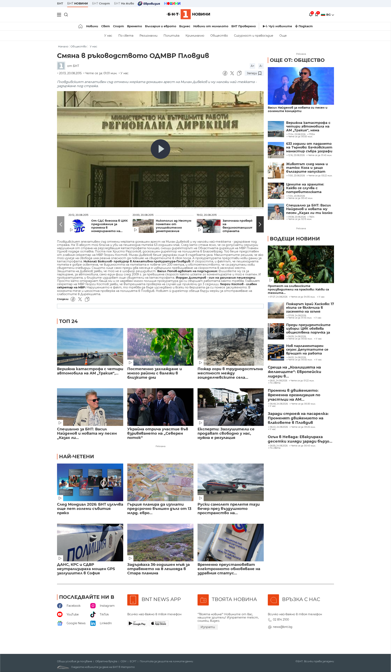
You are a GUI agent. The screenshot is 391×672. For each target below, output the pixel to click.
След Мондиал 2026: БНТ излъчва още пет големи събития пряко (90, 508)
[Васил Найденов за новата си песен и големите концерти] (301, 86)
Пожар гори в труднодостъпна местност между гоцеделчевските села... (230, 373)
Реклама (160, 446)
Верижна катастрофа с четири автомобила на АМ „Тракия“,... (90, 371)
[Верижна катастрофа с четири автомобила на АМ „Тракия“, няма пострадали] (90, 347)
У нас (108, 35)
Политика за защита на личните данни (166, 661)
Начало (63, 46)
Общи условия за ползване (74, 661)
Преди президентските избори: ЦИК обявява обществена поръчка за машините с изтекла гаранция (308, 328)
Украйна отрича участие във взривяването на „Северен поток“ (157, 433)
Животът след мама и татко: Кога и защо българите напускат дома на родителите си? (309, 167)
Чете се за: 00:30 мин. (303, 404)
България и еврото (160, 26)
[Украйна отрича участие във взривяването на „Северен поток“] (160, 407)
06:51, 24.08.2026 (278, 381)
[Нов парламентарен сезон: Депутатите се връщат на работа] (276, 352)
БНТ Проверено (243, 26)
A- (260, 66)
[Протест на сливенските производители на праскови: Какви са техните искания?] (301, 264)
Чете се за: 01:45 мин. (300, 318)
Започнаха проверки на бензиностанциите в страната (240, 226)
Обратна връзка (106, 661)
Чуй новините (280, 26)
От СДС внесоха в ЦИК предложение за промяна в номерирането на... (109, 226)
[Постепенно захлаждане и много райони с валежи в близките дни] (160, 347)
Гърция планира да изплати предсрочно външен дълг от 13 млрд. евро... (159, 508)
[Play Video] (160, 149)
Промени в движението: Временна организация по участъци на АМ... (294, 395)
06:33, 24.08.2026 (297, 357)
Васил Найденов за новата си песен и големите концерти (297, 109)
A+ (252, 66)
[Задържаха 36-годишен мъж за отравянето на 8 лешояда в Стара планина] (160, 542)
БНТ (60, 3)
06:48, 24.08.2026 (279, 404)
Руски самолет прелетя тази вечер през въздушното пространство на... (229, 508)
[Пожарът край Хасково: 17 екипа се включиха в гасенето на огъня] (276, 310)
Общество (219, 35)
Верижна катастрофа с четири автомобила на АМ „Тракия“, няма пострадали (308, 126)
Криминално (195, 35)
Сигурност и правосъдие (253, 35)
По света (125, 35)
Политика (171, 35)
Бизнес (184, 26)
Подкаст (306, 26)
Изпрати (208, 627)
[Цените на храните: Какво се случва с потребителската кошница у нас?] (276, 191)
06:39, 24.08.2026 (297, 336)
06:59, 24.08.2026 (279, 446)
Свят (105, 26)
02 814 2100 (281, 619)
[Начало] (80, 26)
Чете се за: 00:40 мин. (303, 446)
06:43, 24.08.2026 (279, 427)
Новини (92, 26)
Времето (134, 26)
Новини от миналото (210, 26)
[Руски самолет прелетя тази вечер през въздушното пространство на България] (231, 482)
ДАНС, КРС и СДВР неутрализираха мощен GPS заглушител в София (86, 569)
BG (329, 14)
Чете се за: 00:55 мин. (300, 339)
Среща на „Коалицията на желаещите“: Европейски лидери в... (294, 372)
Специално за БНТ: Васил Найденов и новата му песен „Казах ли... (87, 433)
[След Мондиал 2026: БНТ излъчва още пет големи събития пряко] (90, 482)
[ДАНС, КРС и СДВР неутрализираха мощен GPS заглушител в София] (90, 542)
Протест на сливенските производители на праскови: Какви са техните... (298, 289)
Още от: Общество (297, 60)
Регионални (148, 35)
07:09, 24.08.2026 (297, 315)
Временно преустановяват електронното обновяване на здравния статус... (229, 569)
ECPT (133, 661)
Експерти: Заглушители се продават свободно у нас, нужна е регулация (226, 433)
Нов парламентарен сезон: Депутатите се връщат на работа (307, 349)
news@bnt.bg (282, 626)
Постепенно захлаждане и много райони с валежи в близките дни (154, 373)
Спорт (118, 26)
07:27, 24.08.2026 (278, 297)
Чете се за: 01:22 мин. (302, 381)
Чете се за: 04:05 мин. (303, 297)
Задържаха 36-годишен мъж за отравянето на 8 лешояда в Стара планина (158, 569)
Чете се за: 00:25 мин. (303, 427)
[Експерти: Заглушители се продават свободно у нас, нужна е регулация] (231, 407)
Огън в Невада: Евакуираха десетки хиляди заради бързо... (300, 439)
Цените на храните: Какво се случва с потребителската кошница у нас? (305, 188)
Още (283, 35)
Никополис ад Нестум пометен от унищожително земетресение (173, 226)
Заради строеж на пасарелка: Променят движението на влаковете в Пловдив (298, 418)
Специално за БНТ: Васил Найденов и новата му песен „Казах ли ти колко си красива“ (309, 209)
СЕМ (123, 661)
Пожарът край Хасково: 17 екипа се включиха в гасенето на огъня (310, 307)
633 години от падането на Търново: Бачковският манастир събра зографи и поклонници (309, 147)
